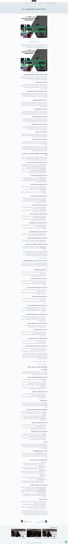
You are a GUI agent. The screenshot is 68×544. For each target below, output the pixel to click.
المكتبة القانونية (26, 3)
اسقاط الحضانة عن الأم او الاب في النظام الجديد (50, 538)
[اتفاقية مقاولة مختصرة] (34, 533)
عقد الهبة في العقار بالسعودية (42, 258)
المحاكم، (32, 354)
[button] (66, 542)
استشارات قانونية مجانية (40, 3)
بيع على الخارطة (23, 538)
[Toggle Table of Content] (38, 41)
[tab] (34, 361)
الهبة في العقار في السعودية (42, 364)
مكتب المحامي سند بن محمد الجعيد (50, 3)
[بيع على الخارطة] (18, 533)
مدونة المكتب (30, 3)
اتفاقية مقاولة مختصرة (38, 538)
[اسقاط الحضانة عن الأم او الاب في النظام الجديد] (49, 533)
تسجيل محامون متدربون (35, 3)
